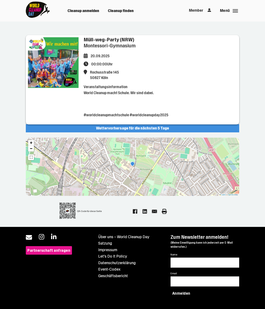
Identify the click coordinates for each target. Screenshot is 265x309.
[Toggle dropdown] (209, 10)
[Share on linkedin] (144, 211)
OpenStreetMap (233, 195)
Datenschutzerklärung (117, 263)
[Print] (164, 211)
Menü (225, 11)
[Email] (154, 211)
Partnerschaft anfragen (48, 250)
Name (174, 254)
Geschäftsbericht (113, 276)
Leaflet (223, 195)
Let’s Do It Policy (112, 256)
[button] (132, 164)
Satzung (105, 243)
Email (174, 273)
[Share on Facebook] (135, 211)
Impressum (107, 250)
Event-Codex (109, 269)
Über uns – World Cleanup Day (123, 237)
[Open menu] (235, 11)
